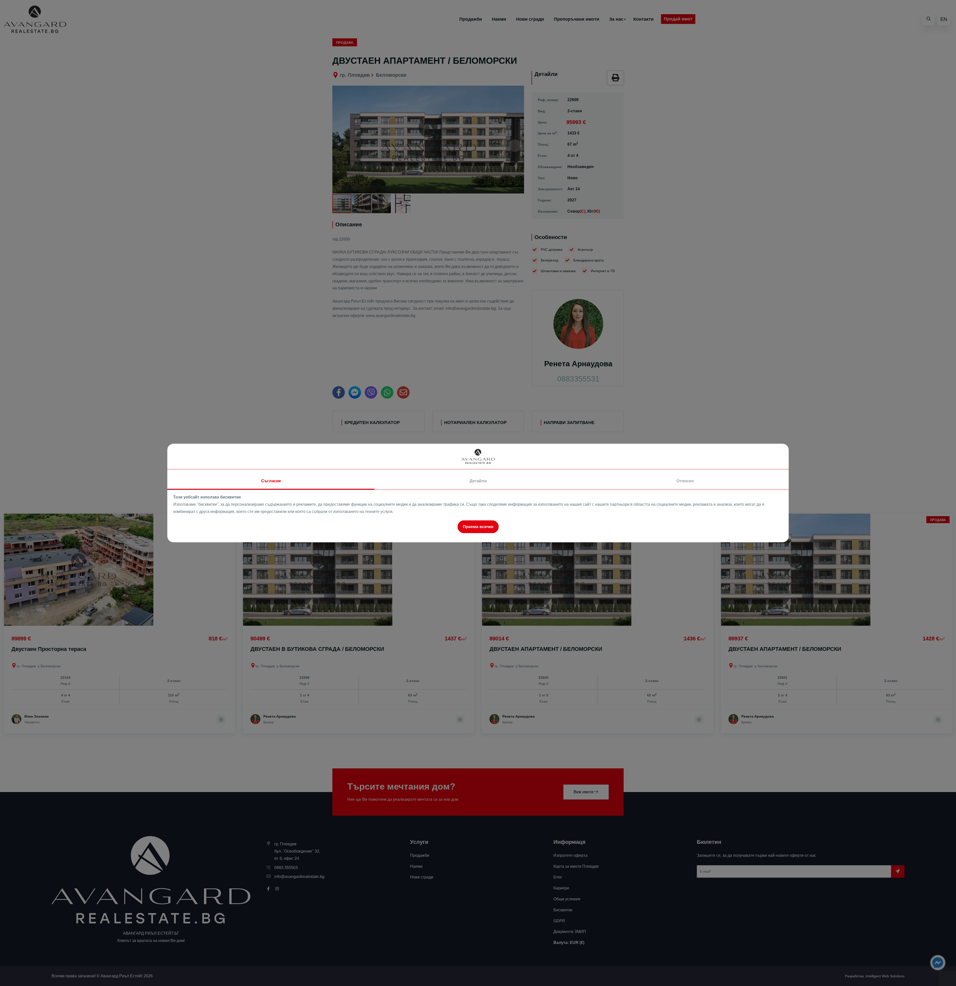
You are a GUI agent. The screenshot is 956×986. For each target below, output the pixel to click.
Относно (685, 481)
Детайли (478, 481)
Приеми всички (478, 527)
